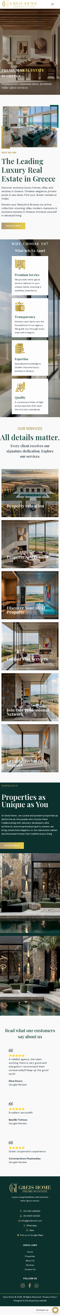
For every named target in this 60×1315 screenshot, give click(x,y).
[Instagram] (23, 1285)
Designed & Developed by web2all (30, 1300)
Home (30, 1252)
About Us (30, 1260)
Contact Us (30, 1269)
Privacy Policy (49, 1297)
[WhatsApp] (37, 1285)
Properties (30, 1256)
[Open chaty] (55, 1310)
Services (30, 1265)
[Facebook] (30, 1285)
